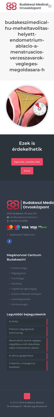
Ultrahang (16, 283)
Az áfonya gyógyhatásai (21, 355)
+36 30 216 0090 (19, 220)
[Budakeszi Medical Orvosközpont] (27, 6)
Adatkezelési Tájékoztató (22, 234)
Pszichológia (17, 278)
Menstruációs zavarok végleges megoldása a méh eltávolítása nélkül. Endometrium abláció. (25, 344)
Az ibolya (13, 321)
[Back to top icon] (27, 396)
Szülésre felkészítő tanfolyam (26, 293)
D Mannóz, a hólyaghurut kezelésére (22, 365)
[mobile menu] (49, 5)
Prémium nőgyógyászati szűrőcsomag (21, 330)
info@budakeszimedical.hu (23, 217)
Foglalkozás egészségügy (24, 288)
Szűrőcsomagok (19, 304)
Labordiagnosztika (20, 299)
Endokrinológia (19, 267)
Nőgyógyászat (18, 273)
